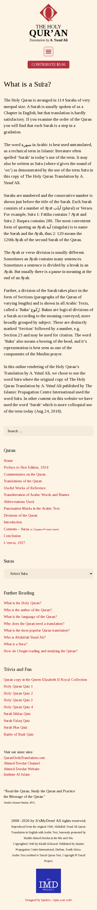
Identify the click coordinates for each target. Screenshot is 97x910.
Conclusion (12, 536)
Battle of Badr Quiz (19, 734)
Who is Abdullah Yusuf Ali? (25, 637)
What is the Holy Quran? (23, 603)
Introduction (13, 522)
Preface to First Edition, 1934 (26, 467)
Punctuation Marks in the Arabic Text (32, 508)
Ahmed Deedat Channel (22, 763)
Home (8, 461)
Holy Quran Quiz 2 (18, 693)
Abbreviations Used (19, 502)
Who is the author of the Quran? (28, 610)
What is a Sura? (15, 644)
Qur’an (48, 33)
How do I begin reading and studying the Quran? (41, 651)
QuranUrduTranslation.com (24, 758)
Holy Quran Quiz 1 (18, 686)
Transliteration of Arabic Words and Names (36, 495)
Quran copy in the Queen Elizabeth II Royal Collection (45, 680)
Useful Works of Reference (25, 488)
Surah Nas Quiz (15, 727)
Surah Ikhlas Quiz (17, 714)
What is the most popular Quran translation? (37, 630)
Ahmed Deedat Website (22, 769)
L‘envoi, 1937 (14, 543)
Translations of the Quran (23, 481)
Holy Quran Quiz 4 (18, 707)
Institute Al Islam (17, 774)
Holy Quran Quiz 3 (18, 700)
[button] (48, 51)
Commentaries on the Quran (25, 474)
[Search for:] (48, 431)
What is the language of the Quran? (30, 617)
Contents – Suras (31, 529)
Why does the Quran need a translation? (34, 624)
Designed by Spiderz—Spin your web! (48, 900)
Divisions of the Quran (20, 515)
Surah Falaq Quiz (17, 721)
